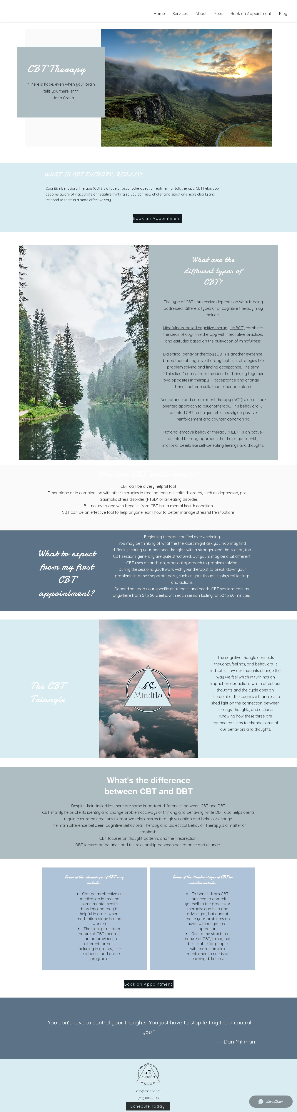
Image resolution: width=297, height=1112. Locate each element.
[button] (180, 11)
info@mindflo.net (148, 1091)
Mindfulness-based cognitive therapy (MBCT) (204, 327)
